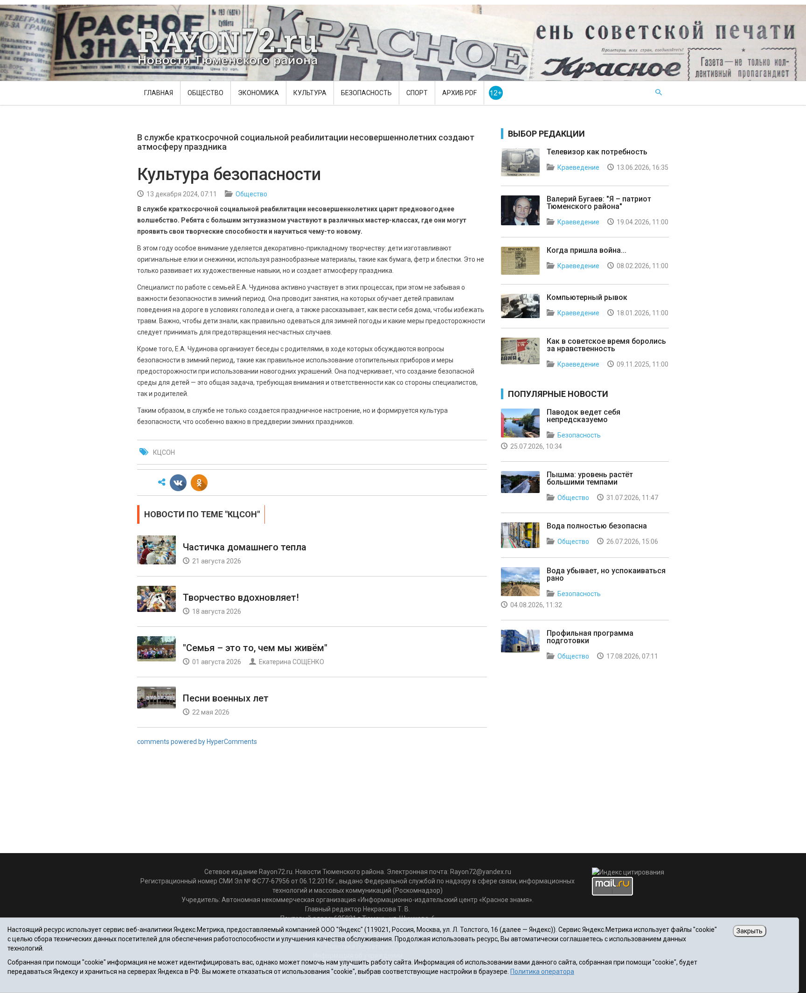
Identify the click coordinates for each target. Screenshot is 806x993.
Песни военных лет (226, 698)
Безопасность (366, 93)
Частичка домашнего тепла (244, 547)
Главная (158, 93)
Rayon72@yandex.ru (480, 871)
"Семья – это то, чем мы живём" (255, 647)
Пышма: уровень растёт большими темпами (590, 478)
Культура (310, 93)
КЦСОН (164, 452)
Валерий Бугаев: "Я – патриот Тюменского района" (599, 202)
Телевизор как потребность (597, 151)
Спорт (417, 93)
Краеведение (578, 167)
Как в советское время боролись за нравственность (606, 345)
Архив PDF (459, 93)
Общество (205, 93)
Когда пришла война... (586, 250)
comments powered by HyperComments (197, 741)
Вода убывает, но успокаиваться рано (606, 574)
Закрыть (750, 931)
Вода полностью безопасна (597, 525)
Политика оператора (542, 971)
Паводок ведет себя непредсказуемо (583, 416)
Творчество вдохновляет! (241, 597)
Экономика (258, 93)
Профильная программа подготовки (590, 637)
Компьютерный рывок (587, 297)
